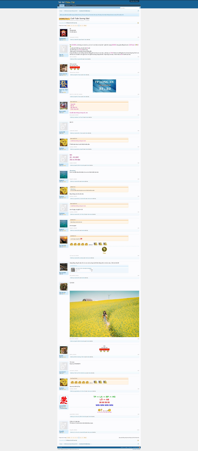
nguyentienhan (77, 149)
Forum (62, 5)
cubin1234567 (62, 405)
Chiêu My (72, 39)
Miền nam (62, 14)
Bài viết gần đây (70, 7)
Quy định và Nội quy (136, 449)
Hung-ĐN (61, 431)
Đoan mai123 (62, 111)
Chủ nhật (104, 14)
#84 (138, 94)
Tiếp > (85, 25)
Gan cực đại (113, 14)
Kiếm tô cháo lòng (81, 165)
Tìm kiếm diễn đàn (62, 7)
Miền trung (71, 14)
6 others (84, 74)
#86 (138, 130)
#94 (138, 275)
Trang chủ (130, 447)
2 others (85, 59)
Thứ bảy (99, 14)
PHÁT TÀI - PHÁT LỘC (63, 90)
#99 (138, 414)
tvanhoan (61, 148)
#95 (138, 338)
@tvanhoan (72, 170)
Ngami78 (80, 39)
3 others (89, 416)
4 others (86, 133)
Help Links (74, 5)
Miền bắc (67, 14)
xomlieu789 (62, 132)
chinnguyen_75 (83, 20)
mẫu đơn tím (62, 292)
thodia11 (61, 164)
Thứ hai (79, 14)
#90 (138, 196)
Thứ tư (87, 14)
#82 (138, 56)
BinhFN (61, 355)
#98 (138, 388)
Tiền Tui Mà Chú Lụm (82, 372)
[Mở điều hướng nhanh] (138, 10)
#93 (138, 255)
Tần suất (119, 14)
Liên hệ (122, 447)
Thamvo (79, 74)
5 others (84, 96)
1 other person (90, 198)
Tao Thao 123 (81, 117)
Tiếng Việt (60, 447)
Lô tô (122, 14)
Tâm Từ (61, 54)
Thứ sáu (95, 14)
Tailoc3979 (76, 39)
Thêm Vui (83, 356)
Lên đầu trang (135, 447)
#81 (138, 37)
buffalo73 (61, 180)
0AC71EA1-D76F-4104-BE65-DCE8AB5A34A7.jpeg (85, 268)
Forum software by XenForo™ (68, 449)
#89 (138, 179)
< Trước (68, 25)
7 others (85, 39)
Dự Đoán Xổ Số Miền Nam (70, 20)
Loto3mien (76, 117)
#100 (138, 429)
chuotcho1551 (80, 59)
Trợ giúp (125, 447)
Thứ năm (91, 14)
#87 (138, 146)
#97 (138, 370)
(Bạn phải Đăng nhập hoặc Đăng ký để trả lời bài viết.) (129, 437)
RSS (139, 447)
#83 (138, 72)
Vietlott (76, 14)
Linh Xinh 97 (62, 372)
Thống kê (109, 14)
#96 (138, 354)
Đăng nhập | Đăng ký (134, 1)
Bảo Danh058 (62, 272)
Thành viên (68, 5)
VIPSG (75, 59)
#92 (138, 228)
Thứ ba (83, 14)
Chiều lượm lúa (63, 73)
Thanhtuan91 (62, 38)
